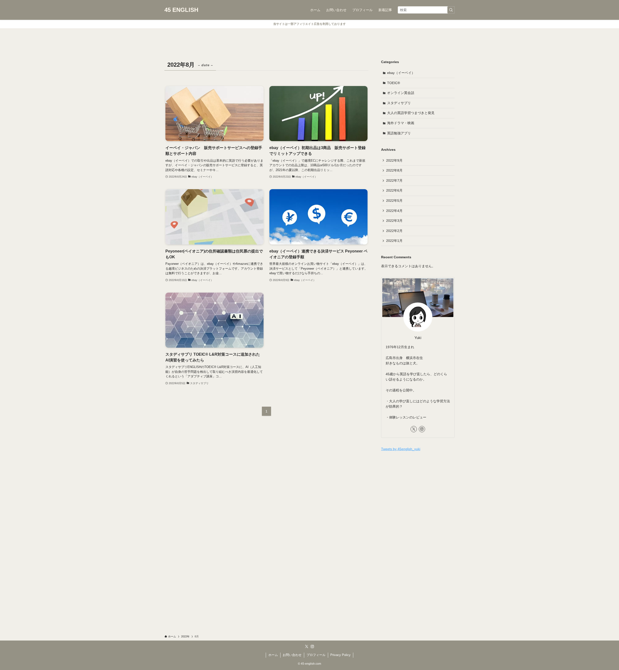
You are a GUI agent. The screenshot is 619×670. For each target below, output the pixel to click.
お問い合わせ (292, 655)
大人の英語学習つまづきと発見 (411, 113)
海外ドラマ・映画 (400, 123)
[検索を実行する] (451, 10)
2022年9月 (394, 160)
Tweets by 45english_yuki (400, 449)
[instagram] (422, 429)
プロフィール (316, 655)
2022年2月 (394, 231)
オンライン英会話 (400, 93)
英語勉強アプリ (399, 133)
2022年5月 (394, 200)
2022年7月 (394, 180)
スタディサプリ (399, 103)
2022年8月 (394, 170)
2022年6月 (394, 190)
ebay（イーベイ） (401, 73)
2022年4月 (394, 211)
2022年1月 (394, 241)
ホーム (273, 655)
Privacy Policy (340, 655)
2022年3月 (394, 221)
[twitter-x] (414, 429)
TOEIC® (393, 83)
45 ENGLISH (181, 10)
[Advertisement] (418, 490)
